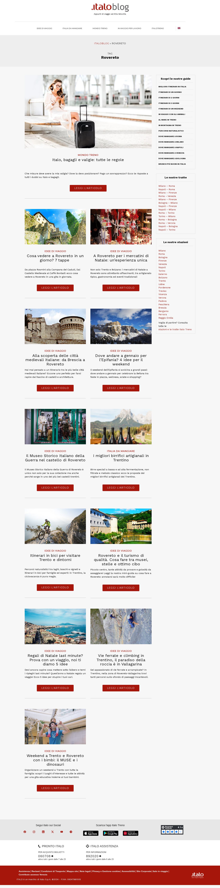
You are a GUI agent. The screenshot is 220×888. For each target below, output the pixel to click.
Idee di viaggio (44, 28)
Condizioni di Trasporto (53, 871)
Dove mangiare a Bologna (172, 158)
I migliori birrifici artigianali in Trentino (121, 457)
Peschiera (163, 304)
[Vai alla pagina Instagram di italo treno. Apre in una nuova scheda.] (34, 832)
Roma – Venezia (167, 196)
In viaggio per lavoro (129, 28)
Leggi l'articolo (88, 188)
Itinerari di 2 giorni (168, 98)
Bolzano (162, 277)
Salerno (162, 274)
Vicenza (162, 294)
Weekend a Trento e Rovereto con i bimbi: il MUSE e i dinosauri (55, 759)
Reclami (36, 871)
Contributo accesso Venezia (33, 874)
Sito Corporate (143, 871)
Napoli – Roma (166, 189)
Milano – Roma (166, 186)
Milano (162, 250)
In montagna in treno (169, 125)
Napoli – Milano (167, 209)
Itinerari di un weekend (170, 109)
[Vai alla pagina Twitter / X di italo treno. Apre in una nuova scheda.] (53, 832)
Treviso (162, 291)
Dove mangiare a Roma (170, 136)
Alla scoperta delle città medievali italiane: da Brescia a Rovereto (55, 359)
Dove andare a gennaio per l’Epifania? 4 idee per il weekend (121, 359)
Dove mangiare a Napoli (170, 147)
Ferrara (162, 314)
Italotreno (158, 28)
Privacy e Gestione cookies (106, 871)
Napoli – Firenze (167, 206)
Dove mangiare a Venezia (171, 153)
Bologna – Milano (168, 203)
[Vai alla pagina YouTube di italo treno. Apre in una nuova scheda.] (62, 832)
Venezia (162, 264)
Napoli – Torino (166, 229)
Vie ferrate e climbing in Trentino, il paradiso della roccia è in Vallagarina (121, 659)
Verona (162, 297)
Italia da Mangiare (72, 28)
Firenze (162, 260)
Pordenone (164, 287)
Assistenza (24, 871)
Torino (161, 271)
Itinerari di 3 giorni (168, 103)
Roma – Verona (166, 223)
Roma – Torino (166, 213)
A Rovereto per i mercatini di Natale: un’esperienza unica (121, 258)
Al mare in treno (167, 120)
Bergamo (163, 311)
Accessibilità (128, 871)
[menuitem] (158, 28)
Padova (162, 301)
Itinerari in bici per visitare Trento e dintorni (55, 557)
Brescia (162, 307)
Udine (161, 284)
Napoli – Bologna (168, 226)
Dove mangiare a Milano (171, 142)
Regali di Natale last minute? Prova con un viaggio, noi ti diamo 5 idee (55, 659)
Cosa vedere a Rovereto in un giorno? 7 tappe (55, 258)
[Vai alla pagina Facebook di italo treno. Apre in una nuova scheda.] (25, 832)
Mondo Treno (100, 28)
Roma (161, 254)
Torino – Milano (166, 216)
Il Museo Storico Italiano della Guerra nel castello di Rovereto (55, 457)
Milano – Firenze (167, 192)
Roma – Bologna (167, 219)
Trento (162, 281)
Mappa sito (72, 871)
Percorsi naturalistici (171, 131)
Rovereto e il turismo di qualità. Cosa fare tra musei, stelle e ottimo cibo (121, 559)
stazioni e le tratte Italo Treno (175, 329)
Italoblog (101, 43)
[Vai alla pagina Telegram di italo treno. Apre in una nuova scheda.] (71, 832)
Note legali (85, 871)
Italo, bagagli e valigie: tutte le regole (88, 159)
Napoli (162, 267)
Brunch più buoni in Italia (172, 164)
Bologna (162, 257)
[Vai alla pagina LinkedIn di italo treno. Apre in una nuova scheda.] (43, 832)
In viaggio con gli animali (171, 114)
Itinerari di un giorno (170, 92)
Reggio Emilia (165, 318)
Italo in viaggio (160, 871)
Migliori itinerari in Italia (172, 87)
